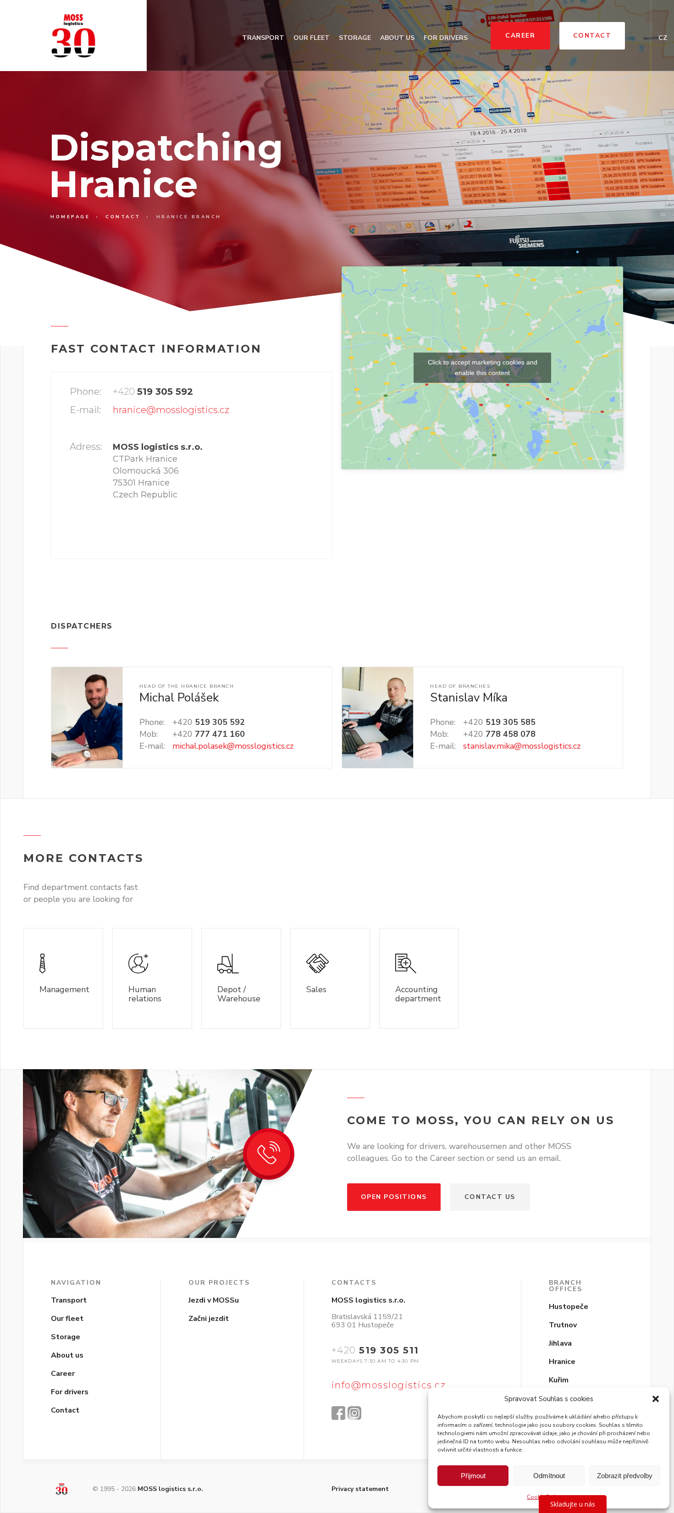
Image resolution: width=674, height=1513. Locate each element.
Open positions (394, 1197)
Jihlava (560, 1343)
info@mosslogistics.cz (388, 1385)
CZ (662, 37)
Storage (355, 37)
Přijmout (473, 1476)
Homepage (70, 217)
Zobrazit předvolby (624, 1476)
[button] (655, 1398)
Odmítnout (549, 1476)
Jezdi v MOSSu (213, 1300)
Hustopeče (568, 1307)
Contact (592, 35)
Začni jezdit (208, 1319)
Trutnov (563, 1325)
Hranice (562, 1362)
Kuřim (559, 1380)
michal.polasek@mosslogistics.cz (232, 745)
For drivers (446, 37)
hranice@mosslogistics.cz (171, 409)
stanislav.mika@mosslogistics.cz (521, 745)
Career (520, 35)
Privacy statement (360, 1489)
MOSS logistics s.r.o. (170, 1489)
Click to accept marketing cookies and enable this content (482, 367)
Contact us (489, 1197)
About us (397, 37)
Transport (263, 37)
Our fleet (311, 37)
